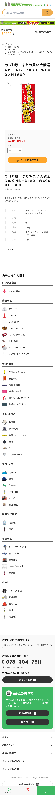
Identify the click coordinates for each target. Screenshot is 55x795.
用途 (14, 210)
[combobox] (22, 12)
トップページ (7, 44)
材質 (14, 218)
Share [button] (10, 249)
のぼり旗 (11, 49)
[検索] (47, 12)
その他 (14, 232)
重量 (14, 227)
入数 (14, 239)
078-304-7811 (24, 661)
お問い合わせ (25, 679)
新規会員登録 (25, 713)
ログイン (25, 721)
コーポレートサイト (25, 784)
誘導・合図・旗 (13, 46)
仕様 (14, 222)
